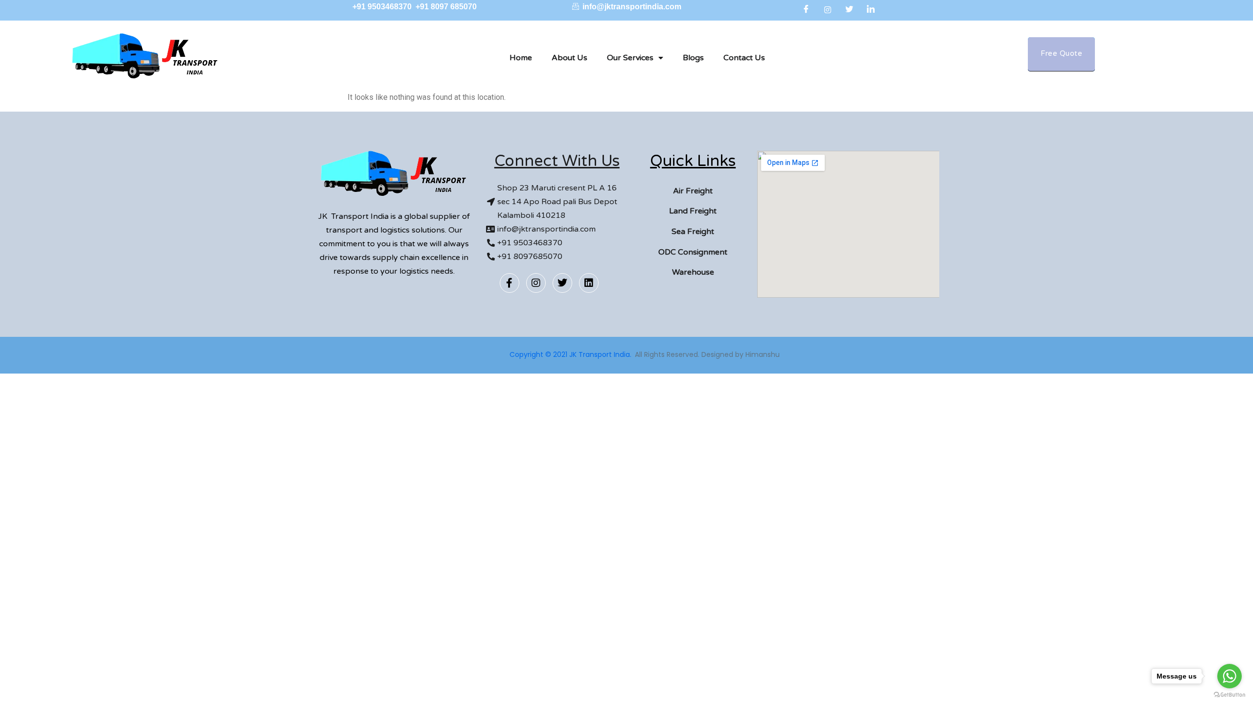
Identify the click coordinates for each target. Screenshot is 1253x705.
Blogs (693, 58)
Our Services (630, 58)
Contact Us (744, 58)
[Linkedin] (589, 283)
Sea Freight (693, 231)
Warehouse (693, 272)
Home (521, 58)
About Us (569, 58)
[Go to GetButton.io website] (1229, 695)
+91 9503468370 (383, 6)
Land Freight (693, 211)
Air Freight (693, 191)
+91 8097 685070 (446, 6)
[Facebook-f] (509, 283)
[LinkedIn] (870, 9)
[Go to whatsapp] (1229, 676)
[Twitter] (849, 9)
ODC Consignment (692, 252)
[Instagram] (827, 9)
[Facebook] (806, 9)
